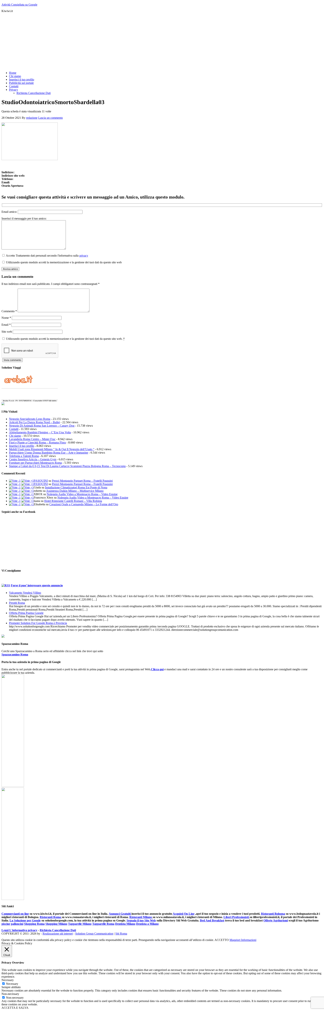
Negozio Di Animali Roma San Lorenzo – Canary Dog (41, 425)
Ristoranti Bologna (273, 913)
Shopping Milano (56, 923)
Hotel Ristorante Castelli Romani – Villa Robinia (73, 501)
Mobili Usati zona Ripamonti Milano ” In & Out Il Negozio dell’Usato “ (51, 449)
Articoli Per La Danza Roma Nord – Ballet (34, 422)
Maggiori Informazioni (243, 940)
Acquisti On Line (183, 913)
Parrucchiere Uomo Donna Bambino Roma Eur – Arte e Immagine (48, 452)
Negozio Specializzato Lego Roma (29, 418)
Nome (6, 317)
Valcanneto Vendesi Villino (25, 592)
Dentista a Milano (147, 923)
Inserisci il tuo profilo (21, 445)
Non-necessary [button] (10, 993)
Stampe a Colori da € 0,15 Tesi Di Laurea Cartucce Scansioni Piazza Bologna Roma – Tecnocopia (67, 466)
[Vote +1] (27, 480)
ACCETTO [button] (221, 940)
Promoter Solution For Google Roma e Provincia (38, 623)
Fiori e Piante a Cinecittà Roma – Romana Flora (37, 442)
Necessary (12, 983)
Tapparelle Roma (103, 923)
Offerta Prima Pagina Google (26, 613)
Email (6, 324)
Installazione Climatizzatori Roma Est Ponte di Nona (76, 487)
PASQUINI (41, 480)
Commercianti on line (15, 913)
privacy (83, 255)
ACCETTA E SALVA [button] (15, 1007)
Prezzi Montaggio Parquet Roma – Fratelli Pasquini (82, 480)
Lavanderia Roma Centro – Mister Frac (32, 439)
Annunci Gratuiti (120, 913)
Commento (9, 311)
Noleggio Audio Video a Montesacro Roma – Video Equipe (82, 494)
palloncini (17, 923)
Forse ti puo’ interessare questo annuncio (37, 585)
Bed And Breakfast (212, 920)
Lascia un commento (50, 117)
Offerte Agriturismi (275, 920)
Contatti (13, 429)
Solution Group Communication (94, 933)
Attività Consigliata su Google (19, 4)
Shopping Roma (34, 923)
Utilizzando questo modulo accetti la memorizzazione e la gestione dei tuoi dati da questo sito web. (65, 338)
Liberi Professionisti (237, 917)
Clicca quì (157, 669)
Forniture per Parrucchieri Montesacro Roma (35, 462)
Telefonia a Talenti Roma (24, 456)
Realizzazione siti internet (58, 933)
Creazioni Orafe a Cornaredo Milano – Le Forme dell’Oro (83, 504)
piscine (6, 923)
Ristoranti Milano (141, 917)
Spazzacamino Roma (15, 654)
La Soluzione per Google (25, 920)
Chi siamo (15, 435)
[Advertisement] (114, 42)
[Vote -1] (15, 480)
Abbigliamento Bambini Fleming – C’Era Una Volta (40, 432)
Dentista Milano (125, 923)
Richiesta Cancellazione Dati (58, 930)
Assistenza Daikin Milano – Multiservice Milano (75, 490)
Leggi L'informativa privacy (19, 930)
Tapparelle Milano (80, 923)
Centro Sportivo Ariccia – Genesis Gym (32, 459)
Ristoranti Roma (51, 917)
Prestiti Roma (17, 602)
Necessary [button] (8, 980)
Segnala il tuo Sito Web (141, 920)
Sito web (7, 331)
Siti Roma (121, 933)
